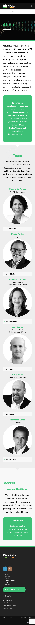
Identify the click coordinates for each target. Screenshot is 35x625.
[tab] (17, 229)
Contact (7, 584)
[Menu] (31, 6)
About (7, 578)
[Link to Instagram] (10, 568)
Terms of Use (28, 618)
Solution (7, 574)
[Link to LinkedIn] (5, 568)
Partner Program (10, 580)
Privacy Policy (20, 618)
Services (7, 576)
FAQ (6, 582)
